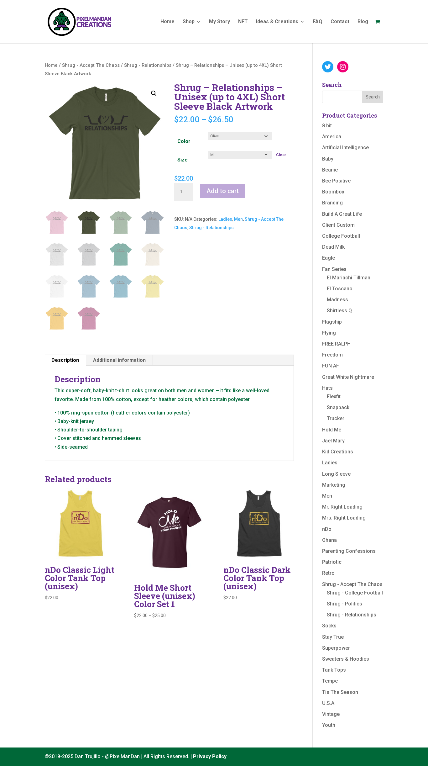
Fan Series (334, 269)
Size (182, 160)
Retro (328, 573)
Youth (328, 725)
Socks (329, 626)
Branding (332, 203)
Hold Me (331, 430)
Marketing (333, 485)
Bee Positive (336, 181)
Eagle (328, 258)
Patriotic (332, 562)
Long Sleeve (336, 474)
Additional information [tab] (119, 360)
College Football (341, 236)
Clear (281, 154)
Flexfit (334, 396)
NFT (243, 21)
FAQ (317, 21)
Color (184, 141)
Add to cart (222, 191)
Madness (337, 300)
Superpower (336, 648)
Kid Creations (337, 452)
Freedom (332, 355)
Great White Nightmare (348, 377)
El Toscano (339, 289)
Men (238, 219)
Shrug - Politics (344, 604)
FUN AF (330, 366)
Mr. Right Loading (342, 507)
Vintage (331, 714)
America (331, 137)
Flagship (332, 322)
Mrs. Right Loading (344, 518)
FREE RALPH (336, 344)
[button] (153, 93)
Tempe (330, 681)
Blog (363, 21)
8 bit (327, 126)
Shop (189, 21)
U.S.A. (329, 703)
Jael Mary (333, 441)
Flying (329, 333)
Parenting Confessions (349, 551)
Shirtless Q (339, 311)
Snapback (338, 407)
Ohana (329, 540)
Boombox (333, 192)
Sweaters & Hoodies (345, 659)
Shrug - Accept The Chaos (91, 65)
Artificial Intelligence (345, 148)
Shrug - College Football (355, 593)
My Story (219, 21)
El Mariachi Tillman (348, 278)
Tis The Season (340, 692)
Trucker (335, 418)
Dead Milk (333, 247)
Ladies (225, 219)
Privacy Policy (210, 756)
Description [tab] (65, 360)
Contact (340, 21)
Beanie (330, 170)
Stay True (333, 637)
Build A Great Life (342, 214)
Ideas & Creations (277, 21)
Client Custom (338, 225)
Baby (327, 159)
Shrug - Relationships (147, 65)
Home (167, 21)
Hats (327, 388)
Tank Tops (334, 670)
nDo (326, 529)
